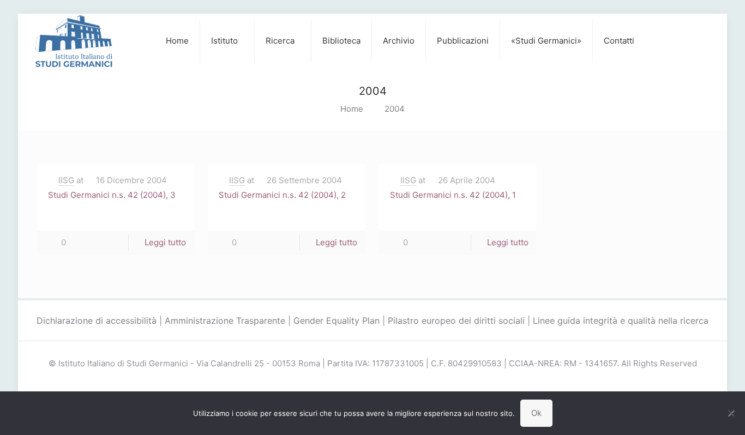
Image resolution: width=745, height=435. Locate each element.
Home (351, 109)
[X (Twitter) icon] (373, 383)
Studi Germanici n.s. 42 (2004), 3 (112, 195)
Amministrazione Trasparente (225, 320)
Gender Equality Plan (336, 320)
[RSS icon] (384, 383)
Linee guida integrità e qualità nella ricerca (620, 320)
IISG (66, 180)
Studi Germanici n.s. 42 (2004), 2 (282, 195)
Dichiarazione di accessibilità (97, 320)
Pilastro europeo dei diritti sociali (456, 320)
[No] (731, 413)
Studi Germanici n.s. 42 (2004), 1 (453, 195)
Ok (536, 413)
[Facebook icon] (361, 383)
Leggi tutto (165, 242)
